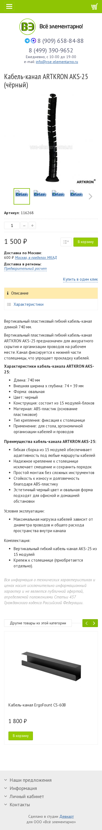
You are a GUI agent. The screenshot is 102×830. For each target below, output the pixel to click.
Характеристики (29, 304)
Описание (20, 293)
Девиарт (66, 816)
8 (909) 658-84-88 (61, 41)
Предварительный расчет (25, 268)
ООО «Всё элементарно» (61, 27)
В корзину (86, 241)
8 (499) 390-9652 (51, 50)
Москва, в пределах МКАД (36, 257)
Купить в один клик (80, 279)
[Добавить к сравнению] (66, 242)
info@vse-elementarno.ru (57, 61)
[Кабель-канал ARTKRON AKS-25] (22, 196)
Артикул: (12, 212)
